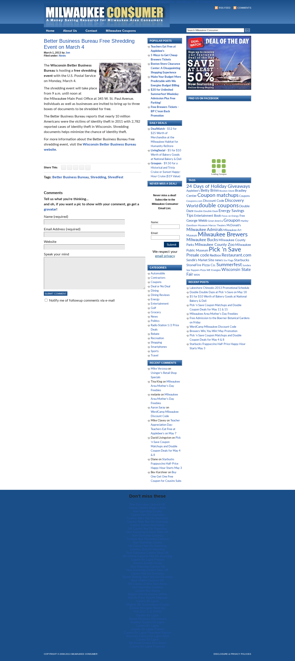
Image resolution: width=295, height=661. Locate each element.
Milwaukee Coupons (121, 30)
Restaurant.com (236, 255)
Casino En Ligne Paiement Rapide (147, 632)
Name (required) (56, 216)
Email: (154, 233)
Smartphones (159, 347)
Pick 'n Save (225, 249)
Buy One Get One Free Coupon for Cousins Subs (166, 476)
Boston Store (226, 191)
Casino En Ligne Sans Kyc (148, 608)
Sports (155, 351)
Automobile (158, 273)
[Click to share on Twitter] (69, 167)
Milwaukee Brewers (223, 234)
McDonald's (234, 225)
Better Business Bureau (70, 177)
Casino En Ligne (147, 601)
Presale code (197, 255)
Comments (244, 7)
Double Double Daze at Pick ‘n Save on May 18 (218, 292)
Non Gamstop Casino (147, 511)
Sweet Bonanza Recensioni (147, 618)
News (62, 55)
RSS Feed (224, 7)
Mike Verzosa (159, 368)
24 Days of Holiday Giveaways (218, 186)
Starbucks (241, 260)
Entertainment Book (207, 215)
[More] (87, 167)
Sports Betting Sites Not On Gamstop (147, 577)
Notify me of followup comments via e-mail (82, 300)
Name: (155, 222)
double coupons (219, 205)
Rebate (155, 334)
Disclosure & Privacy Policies (232, 654)
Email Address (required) (62, 229)
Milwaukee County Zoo (215, 245)
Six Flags (228, 260)
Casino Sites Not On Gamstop (147, 518)
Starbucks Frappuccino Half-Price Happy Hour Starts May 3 (166, 464)
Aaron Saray (158, 407)
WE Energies (213, 270)
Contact (91, 30)
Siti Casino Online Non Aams (147, 583)
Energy (155, 299)
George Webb (196, 220)
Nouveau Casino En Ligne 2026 (147, 636)
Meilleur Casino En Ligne (147, 622)
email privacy (165, 256)
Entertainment (160, 303)
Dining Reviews (160, 295)
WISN (197, 275)
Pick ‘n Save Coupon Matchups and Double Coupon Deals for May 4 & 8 (166, 446)
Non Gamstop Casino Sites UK (147, 532)
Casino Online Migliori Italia (147, 507)
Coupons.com (194, 201)
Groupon (232, 220)
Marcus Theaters (217, 225)
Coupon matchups (217, 195)
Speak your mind (56, 254)
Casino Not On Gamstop (147, 514)
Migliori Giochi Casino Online (147, 594)
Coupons (156, 282)
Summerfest (229, 265)
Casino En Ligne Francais (147, 646)
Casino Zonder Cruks (147, 563)
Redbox (215, 255)
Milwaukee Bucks (202, 240)
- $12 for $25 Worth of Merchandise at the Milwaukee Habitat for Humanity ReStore (164, 138)
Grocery (156, 312)
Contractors (158, 278)
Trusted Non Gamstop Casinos (148, 539)
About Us (70, 30)
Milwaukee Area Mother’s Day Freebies (165, 386)
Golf (153, 308)
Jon (67, 52)
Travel (154, 355)
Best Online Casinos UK (147, 580)
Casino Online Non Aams (147, 525)
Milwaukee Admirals (204, 230)
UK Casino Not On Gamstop (147, 528)
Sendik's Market (197, 260)
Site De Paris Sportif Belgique (147, 597)
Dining (155, 290)
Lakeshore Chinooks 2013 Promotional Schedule (219, 288)
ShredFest (115, 177)
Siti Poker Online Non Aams (147, 643)
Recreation (157, 338)
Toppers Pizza (198, 270)
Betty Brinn (210, 190)
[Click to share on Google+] (75, 167)
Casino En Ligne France (147, 559)
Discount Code (213, 200)
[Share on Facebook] (63, 167)
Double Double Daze (206, 211)
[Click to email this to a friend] (81, 167)
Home (50, 30)
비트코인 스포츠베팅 (147, 611)
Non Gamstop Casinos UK (147, 504)
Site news (215, 260)
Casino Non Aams (147, 590)
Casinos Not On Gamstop (147, 549)
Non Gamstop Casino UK (147, 566)
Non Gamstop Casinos (147, 535)
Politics (155, 321)
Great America (215, 221)
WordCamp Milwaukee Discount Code (213, 327)
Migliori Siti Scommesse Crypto (147, 604)
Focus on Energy (230, 216)
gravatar (50, 209)
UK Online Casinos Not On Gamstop (147, 556)
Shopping (156, 342)
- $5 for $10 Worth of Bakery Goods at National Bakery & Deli (166, 155)
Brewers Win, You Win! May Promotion (213, 331)
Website (50, 242)
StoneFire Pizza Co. (201, 265)
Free (242, 216)
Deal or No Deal (160, 286)
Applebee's (193, 191)
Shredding (98, 177)
